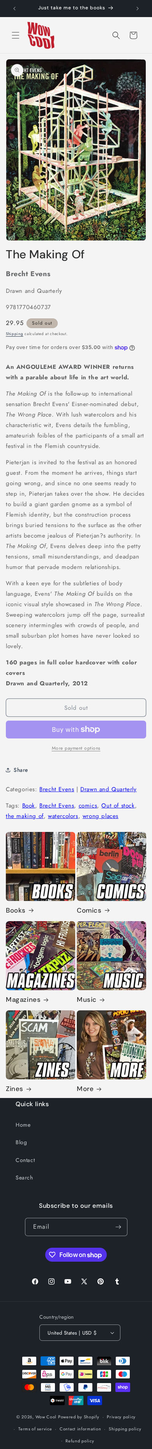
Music (87, 999)
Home (23, 1125)
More (85, 1088)
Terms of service (35, 1429)
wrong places (100, 816)
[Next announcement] (137, 8)
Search (24, 1177)
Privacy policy (121, 1417)
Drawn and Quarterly (108, 789)
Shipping (14, 334)
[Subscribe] (118, 1227)
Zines (14, 1088)
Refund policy (79, 1441)
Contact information (80, 1429)
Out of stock (117, 805)
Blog (21, 1142)
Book (28, 805)
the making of (25, 816)
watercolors (63, 816)
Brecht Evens (56, 789)
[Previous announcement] (14, 8)
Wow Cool (46, 1417)
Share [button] (21, 770)
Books (16, 910)
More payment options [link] (76, 748)
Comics (89, 910)
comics (88, 805)
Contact (25, 1160)
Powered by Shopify (78, 1417)
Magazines (23, 999)
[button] (15, 35)
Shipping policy (125, 1429)
